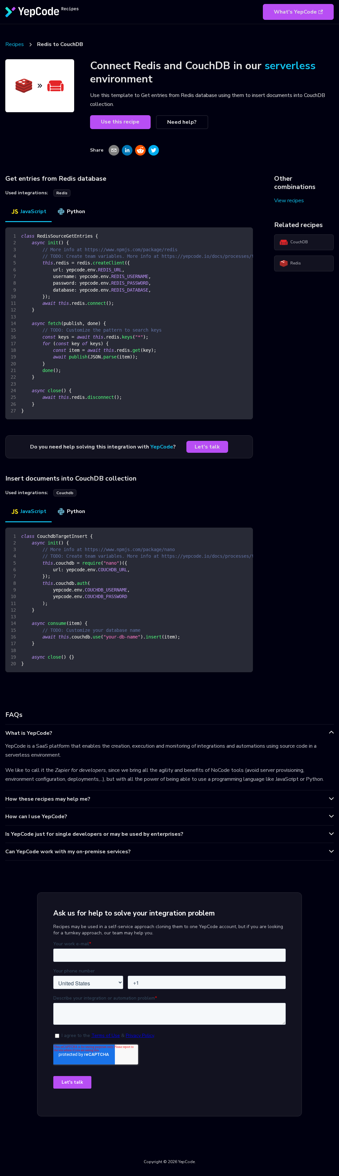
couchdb (64, 492)
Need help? (182, 122)
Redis (295, 263)
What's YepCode (295, 12)
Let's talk (207, 446)
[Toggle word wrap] (232, 235)
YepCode (161, 446)
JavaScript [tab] (33, 211)
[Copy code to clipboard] (244, 235)
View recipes (289, 200)
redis (62, 193)
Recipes (14, 44)
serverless (290, 66)
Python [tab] (76, 211)
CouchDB (299, 242)
